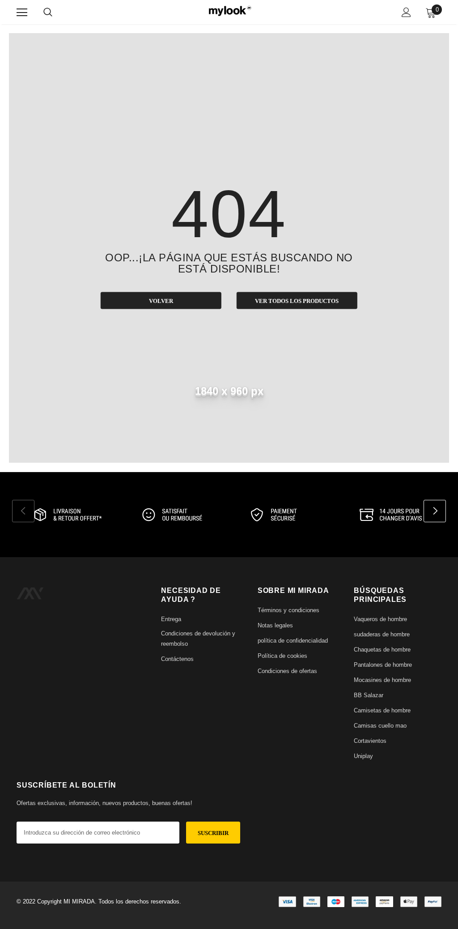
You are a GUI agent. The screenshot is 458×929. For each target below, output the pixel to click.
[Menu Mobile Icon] (22, 12)
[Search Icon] (47, 12)
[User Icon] (406, 12)
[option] (66, 514)
